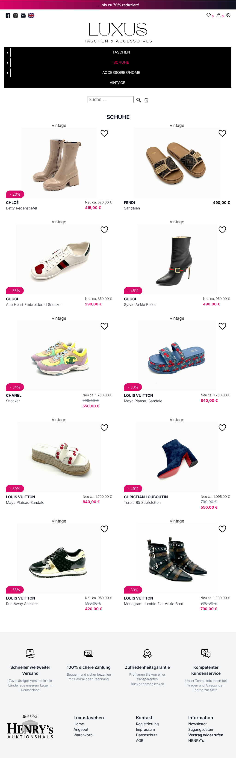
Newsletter (197, 724)
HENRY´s (196, 740)
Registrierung (147, 724)
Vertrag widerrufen (205, 735)
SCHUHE (121, 62)
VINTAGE (117, 82)
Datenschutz (146, 735)
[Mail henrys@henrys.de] (23, 16)
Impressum (145, 729)
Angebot (81, 729)
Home (79, 724)
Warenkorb (83, 735)
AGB (139, 740)
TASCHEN (121, 52)
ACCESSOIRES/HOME (121, 72)
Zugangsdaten (200, 729)
